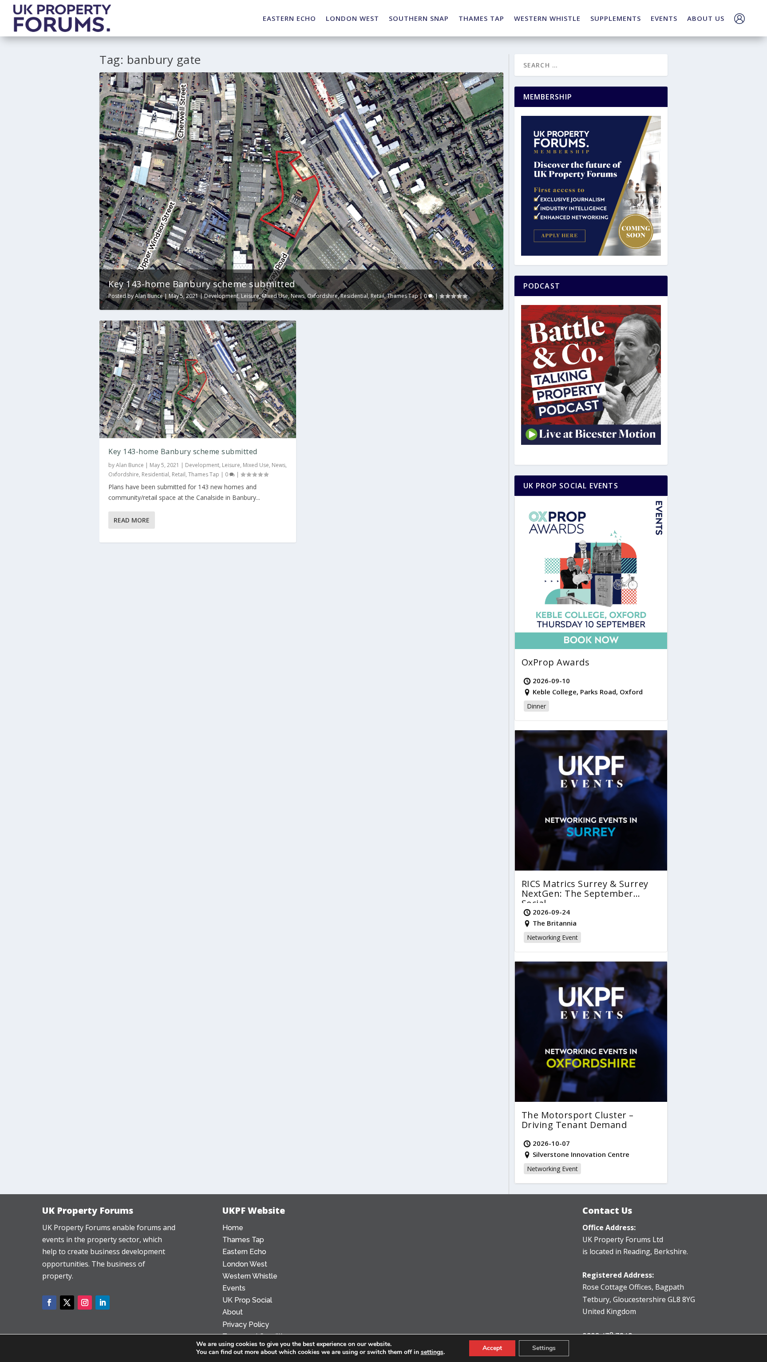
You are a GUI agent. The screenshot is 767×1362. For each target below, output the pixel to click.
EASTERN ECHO (289, 18)
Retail (377, 296)
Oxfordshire (322, 296)
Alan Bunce (149, 296)
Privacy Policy (245, 1324)
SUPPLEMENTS (615, 18)
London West (244, 1264)
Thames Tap (402, 296)
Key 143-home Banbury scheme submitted (201, 284)
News (297, 296)
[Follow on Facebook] (49, 1302)
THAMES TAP (481, 18)
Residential (354, 296)
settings (432, 1352)
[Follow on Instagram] (85, 1302)
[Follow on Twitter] (67, 1302)
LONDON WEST (352, 18)
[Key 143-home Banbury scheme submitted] (197, 380)
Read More (132, 520)
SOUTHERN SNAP (419, 18)
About (232, 1312)
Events (233, 1288)
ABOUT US (705, 18)
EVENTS (664, 18)
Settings (544, 1348)
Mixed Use (275, 296)
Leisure (250, 296)
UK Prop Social (247, 1300)
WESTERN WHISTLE (547, 18)
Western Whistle (249, 1276)
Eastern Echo (244, 1251)
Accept (492, 1348)
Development (221, 296)
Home (232, 1227)
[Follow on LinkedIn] (102, 1302)
